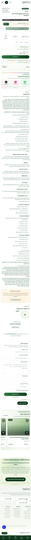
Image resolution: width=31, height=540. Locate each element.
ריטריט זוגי (8, 512)
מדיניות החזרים (27, 516)
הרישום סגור (16, 28)
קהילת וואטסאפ (22, 498)
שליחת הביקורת (22, 403)
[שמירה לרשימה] (3, 28)
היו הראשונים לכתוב (12, 334)
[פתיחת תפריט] (2, 2)
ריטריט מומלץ (7, 508)
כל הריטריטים (25, 8)
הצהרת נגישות (27, 512)
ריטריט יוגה (8, 515)
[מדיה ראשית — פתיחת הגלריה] (6, 12)
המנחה (21, 42)
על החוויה (27, 42)
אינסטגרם (7, 498)
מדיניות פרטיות (27, 513)
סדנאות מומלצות (16, 508)
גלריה (16, 42)
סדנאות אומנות (17, 512)
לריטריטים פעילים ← (15, 299)
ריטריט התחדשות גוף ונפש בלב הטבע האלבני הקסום (19, 438)
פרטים (25, 444)
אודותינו (28, 510)
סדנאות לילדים (17, 513)
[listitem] (25, 82)
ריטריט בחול (7, 510)
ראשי (29, 508)
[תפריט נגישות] (4, 527)
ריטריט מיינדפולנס (14, 178)
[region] (15, 433)
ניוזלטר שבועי (22, 502)
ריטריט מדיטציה (6, 513)
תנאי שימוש (27, 515)
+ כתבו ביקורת (15, 327)
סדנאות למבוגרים (16, 515)
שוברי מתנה (27, 518)
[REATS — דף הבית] (26, 2)
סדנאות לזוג (17, 516)
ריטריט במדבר (7, 516)
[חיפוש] (10, 2)
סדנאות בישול (17, 510)
